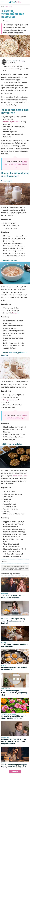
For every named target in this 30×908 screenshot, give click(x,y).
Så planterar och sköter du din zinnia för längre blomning (13, 717)
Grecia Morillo (11, 63)
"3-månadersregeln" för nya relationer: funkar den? (12, 597)
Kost (2, 6)
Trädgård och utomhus (8, 714)
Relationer (4, 593)
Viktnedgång (8, 6)
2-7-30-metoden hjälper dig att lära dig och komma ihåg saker (14, 766)
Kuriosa (3, 642)
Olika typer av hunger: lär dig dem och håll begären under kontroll (13, 621)
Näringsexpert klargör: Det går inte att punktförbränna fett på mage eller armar (13, 741)
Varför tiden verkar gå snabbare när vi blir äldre (14, 645)
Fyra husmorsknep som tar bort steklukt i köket (14, 668)
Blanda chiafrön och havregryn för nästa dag (16, 164)
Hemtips (3, 665)
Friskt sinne (5, 617)
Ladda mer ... (15, 771)
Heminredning (5, 688)
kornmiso (15, 313)
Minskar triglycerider (11, 122)
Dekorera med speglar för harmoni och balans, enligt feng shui (14, 693)
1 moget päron (8, 400)
